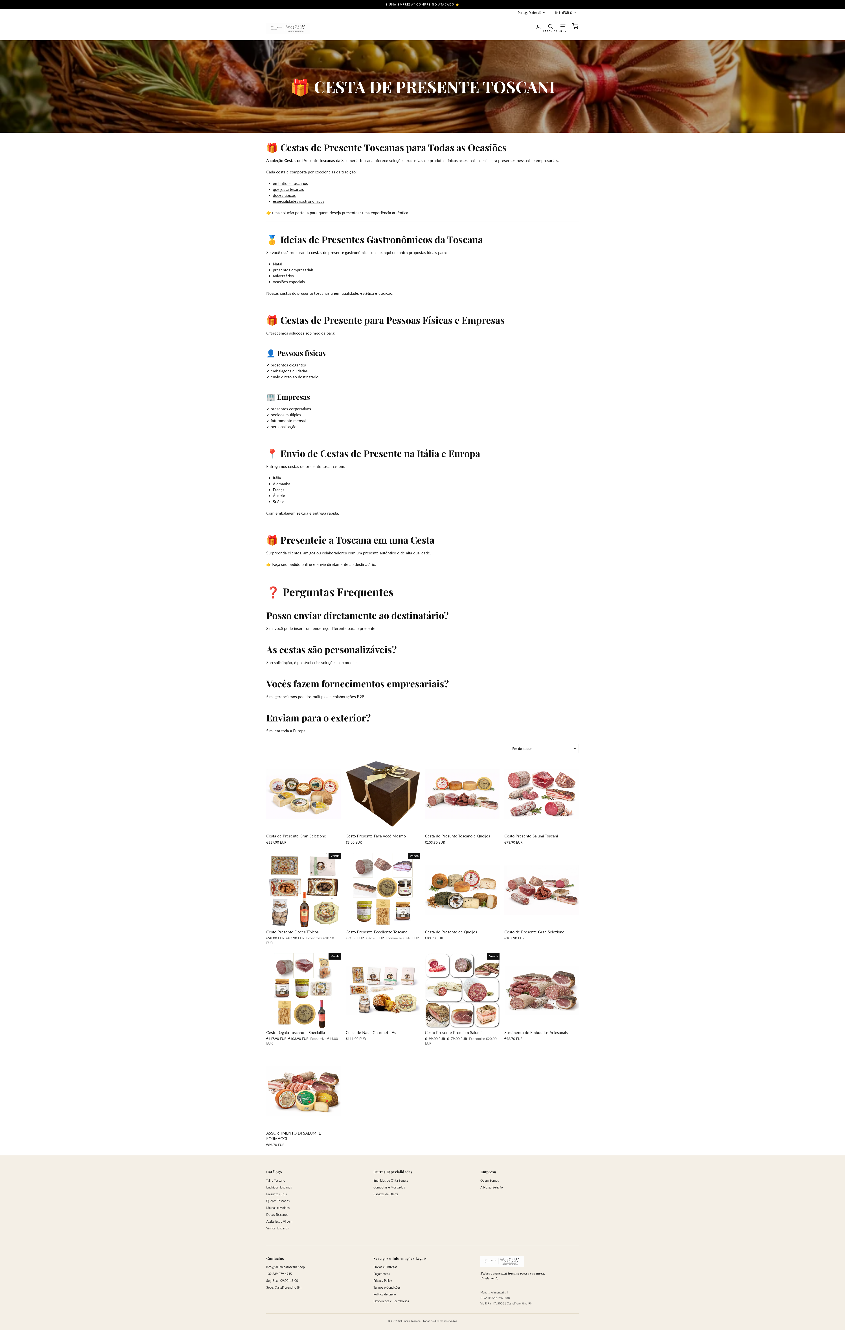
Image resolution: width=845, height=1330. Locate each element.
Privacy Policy (382, 1280)
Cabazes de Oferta (385, 1194)
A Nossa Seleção (491, 1187)
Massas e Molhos (278, 1208)
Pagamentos (381, 1274)
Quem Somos (489, 1180)
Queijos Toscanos (278, 1201)
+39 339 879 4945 (279, 1274)
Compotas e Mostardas (389, 1187)
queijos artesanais (288, 189)
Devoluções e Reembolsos (391, 1301)
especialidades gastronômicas (298, 201)
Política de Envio (384, 1294)
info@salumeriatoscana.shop (285, 1267)
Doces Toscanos (277, 1214)
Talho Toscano (275, 1180)
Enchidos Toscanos (279, 1187)
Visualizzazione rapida (303, 826)
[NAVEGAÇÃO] (563, 26)
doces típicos (284, 195)
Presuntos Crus (276, 1194)
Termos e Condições (386, 1287)
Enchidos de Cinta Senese (390, 1180)
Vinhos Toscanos (277, 1228)
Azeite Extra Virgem (279, 1221)
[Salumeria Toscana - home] (502, 1261)
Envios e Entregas (385, 1267)
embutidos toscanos (290, 183)
